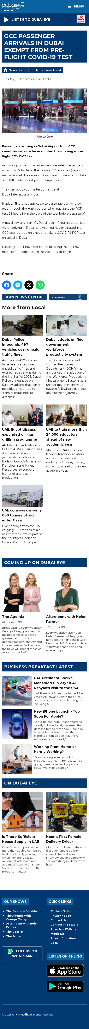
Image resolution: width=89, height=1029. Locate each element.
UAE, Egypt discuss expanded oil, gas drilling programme (19, 434)
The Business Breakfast (23, 911)
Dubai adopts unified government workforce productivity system (65, 347)
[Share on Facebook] (6, 285)
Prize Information (63, 938)
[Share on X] (29, 285)
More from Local (48, 70)
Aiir (25, 1014)
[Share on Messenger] (17, 285)
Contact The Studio (64, 924)
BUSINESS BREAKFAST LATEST (38, 666)
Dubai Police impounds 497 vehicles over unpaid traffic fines (21, 347)
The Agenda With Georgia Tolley (18, 917)
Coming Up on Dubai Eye (34, 562)
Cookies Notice (61, 911)
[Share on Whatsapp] (40, 285)
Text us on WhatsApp (24, 953)
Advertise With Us (63, 929)
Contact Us (58, 920)
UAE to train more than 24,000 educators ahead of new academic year (66, 437)
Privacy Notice (61, 915)
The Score (13, 936)
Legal (55, 942)
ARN (15, 1014)
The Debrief (14, 931)
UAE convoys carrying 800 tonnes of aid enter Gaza (21, 515)
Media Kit (57, 933)
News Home (17, 70)
